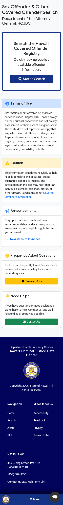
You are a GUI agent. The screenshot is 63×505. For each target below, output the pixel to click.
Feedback (39, 420)
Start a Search (33, 79)
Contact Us (33, 321)
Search (11, 420)
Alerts (10, 428)
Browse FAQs (33, 281)
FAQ (9, 435)
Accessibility (41, 413)
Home (11, 413)
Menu (36, 499)
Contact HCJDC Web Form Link (26, 482)
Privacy (38, 428)
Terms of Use (42, 435)
